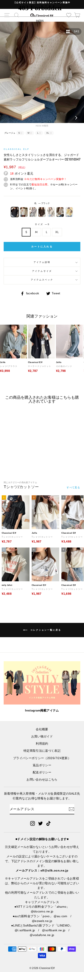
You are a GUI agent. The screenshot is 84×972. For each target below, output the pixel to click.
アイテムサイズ (42, 271)
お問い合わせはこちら (41, 779)
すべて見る (73, 487)
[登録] (71, 809)
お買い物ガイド (42, 736)
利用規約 (42, 743)
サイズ (42, 224)
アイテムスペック (42, 279)
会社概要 (42, 729)
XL (57, 232)
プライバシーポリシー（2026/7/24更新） (42, 758)
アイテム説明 (42, 262)
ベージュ (51, 212)
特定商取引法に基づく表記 (42, 750)
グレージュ (60, 212)
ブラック (15, 212)
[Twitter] (40, 823)
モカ (42, 212)
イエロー (69, 212)
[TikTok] (48, 823)
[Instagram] (32, 823)
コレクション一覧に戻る (45, 630)
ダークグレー (33, 212)
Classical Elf (16, 149)
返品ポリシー (42, 765)
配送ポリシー (42, 772)
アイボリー (24, 212)
